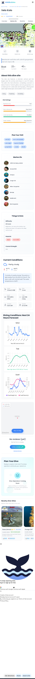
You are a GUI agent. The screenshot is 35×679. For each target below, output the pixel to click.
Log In (18, 597)
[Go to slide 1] (10, 45)
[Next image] (32, 35)
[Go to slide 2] (12, 45)
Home (11, 6)
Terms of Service (24, 599)
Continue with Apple (19, 589)
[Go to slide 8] (21, 45)
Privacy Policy (4, 601)
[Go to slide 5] (16, 45)
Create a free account (6, 595)
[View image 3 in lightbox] (17, 35)
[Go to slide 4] (15, 45)
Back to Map (4, 6)
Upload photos (18, 451)
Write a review (16, 447)
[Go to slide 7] (19, 45)
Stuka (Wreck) (6, 529)
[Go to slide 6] (18, 45)
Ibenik (20, 6)
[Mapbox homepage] (5, 433)
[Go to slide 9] (22, 45)
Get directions (9, 676)
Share (19, 676)
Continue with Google (6, 589)
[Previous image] (3, 35)
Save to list (26, 676)
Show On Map (17, 430)
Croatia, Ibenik (6, 532)
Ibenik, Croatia (4, 13)
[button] (17, 572)
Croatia (15, 6)
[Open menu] (33, 2)
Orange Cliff (29, 529)
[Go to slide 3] (13, 45)
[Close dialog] (1, 544)
